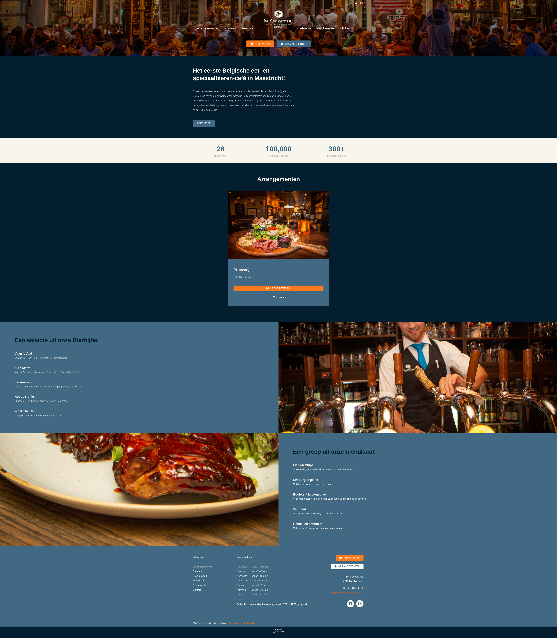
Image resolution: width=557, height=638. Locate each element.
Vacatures (230, 28)
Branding (282, 634)
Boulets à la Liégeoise (309, 494)
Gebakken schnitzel (307, 524)
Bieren (304, 28)
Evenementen (200, 585)
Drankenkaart (325, 28)
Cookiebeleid (248, 623)
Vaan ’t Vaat (23, 353)
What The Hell (25, 411)
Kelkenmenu (24, 382)
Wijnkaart (345, 28)
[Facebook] (350, 603)
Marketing (275, 634)
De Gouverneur (205, 28)
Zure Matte (22, 368)
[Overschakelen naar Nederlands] (356, 3)
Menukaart (248, 28)
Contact (197, 590)
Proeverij (241, 270)
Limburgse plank (305, 480)
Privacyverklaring (234, 623)
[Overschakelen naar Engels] (361, 3)
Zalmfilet (299, 509)
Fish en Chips (303, 465)
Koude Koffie (24, 396)
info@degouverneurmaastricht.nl (347, 592)
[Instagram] (360, 603)
